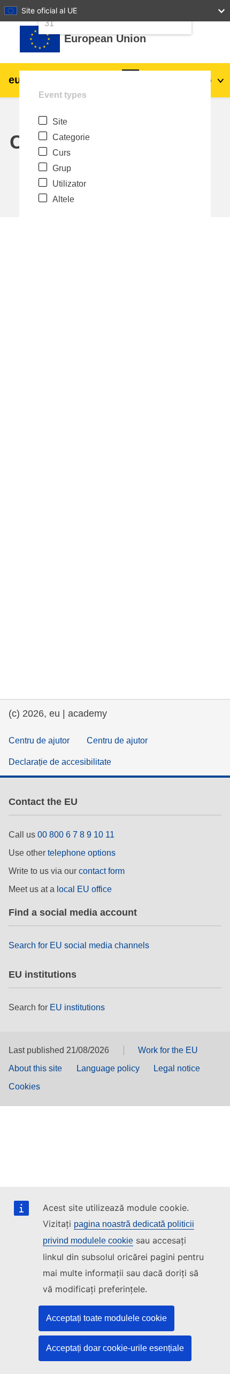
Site (59, 121)
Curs (61, 152)
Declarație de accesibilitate (60, 761)
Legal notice (177, 1068)
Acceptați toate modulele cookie (106, 1318)
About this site (35, 1068)
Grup (61, 168)
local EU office (84, 889)
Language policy (108, 1068)
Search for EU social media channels (79, 945)
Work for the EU (168, 1050)
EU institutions (77, 1007)
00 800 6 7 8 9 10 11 (75, 834)
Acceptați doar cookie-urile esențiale (115, 1348)
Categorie (71, 137)
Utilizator (69, 183)
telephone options (82, 852)
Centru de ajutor (39, 740)
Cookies (24, 1086)
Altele (63, 199)
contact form (102, 871)
